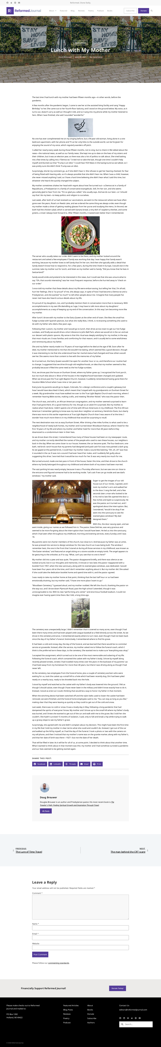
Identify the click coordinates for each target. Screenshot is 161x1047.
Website (35, 943)
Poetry (91, 11)
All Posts (46, 811)
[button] (152, 11)
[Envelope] (19, 3)
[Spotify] (15, 3)
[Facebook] (7, 3)
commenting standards (58, 963)
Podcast (100, 11)
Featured (63, 11)
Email (35, 934)
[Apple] (11, 3)
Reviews (81, 11)
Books (109, 11)
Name (35, 924)
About (51, 11)
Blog (72, 11)
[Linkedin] (124, 1018)
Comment (37, 893)
